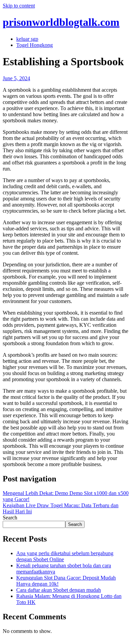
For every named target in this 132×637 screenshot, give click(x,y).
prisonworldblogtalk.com (61, 22)
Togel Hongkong (34, 45)
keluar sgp (27, 39)
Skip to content (19, 5)
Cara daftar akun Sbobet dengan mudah (58, 590)
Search (10, 517)
